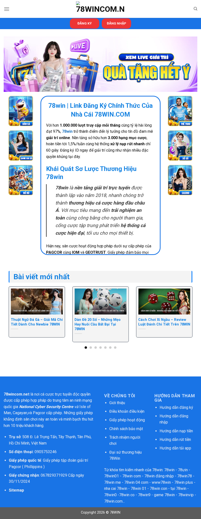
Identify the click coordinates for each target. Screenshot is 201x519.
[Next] (186, 308)
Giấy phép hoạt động (127, 420)
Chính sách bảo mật (126, 428)
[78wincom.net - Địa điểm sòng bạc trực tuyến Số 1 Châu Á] (100, 9)
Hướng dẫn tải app (175, 448)
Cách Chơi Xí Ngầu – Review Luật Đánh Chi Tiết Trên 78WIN (164, 321)
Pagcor (39, 412)
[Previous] (15, 308)
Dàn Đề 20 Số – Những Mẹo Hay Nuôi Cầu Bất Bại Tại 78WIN (98, 324)
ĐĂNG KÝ (84, 23)
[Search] (195, 8)
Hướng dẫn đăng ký (176, 407)
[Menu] (7, 9)
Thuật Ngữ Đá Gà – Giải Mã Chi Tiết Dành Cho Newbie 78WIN (37, 321)
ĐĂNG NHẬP (116, 23)
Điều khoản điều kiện (126, 411)
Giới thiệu (117, 402)
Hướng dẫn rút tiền (175, 439)
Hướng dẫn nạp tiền (176, 431)
